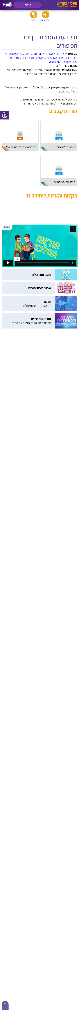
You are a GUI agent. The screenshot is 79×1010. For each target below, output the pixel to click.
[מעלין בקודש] (67, 6)
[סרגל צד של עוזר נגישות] (4, 115)
